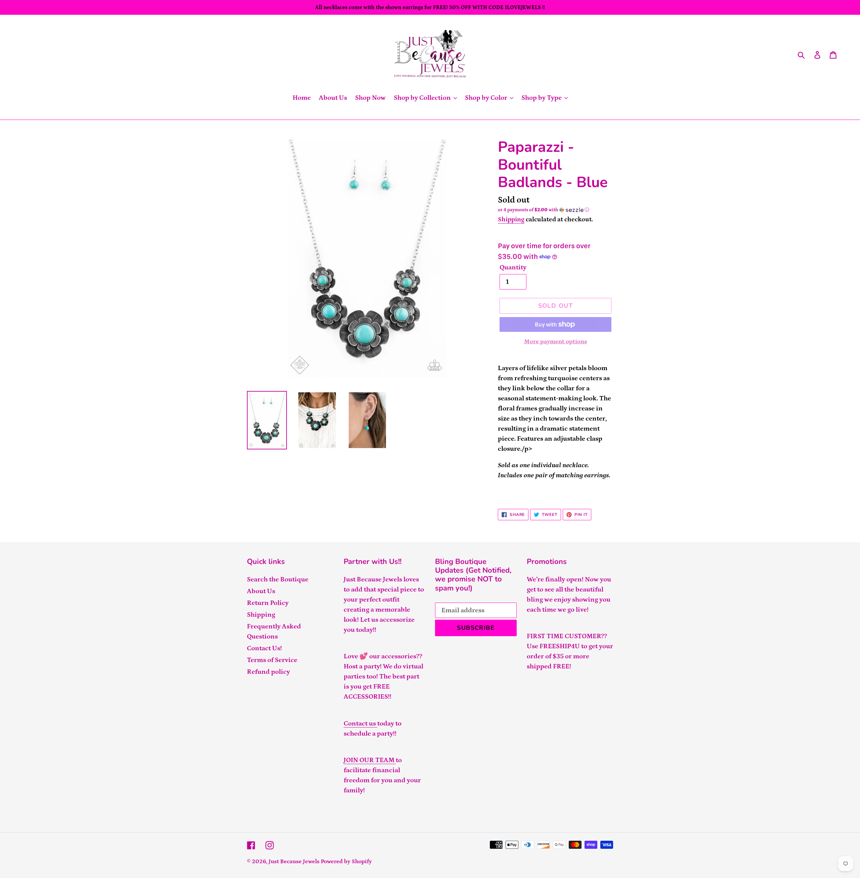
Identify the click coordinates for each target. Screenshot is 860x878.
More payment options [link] (555, 341)
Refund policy (268, 671)
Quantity (513, 267)
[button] (555, 210)
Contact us (360, 723)
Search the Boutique (277, 579)
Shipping (511, 219)
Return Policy (268, 603)
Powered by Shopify (346, 861)
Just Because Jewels (294, 861)
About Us (261, 591)
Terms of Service (272, 660)
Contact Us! (264, 648)
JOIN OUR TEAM (370, 760)
